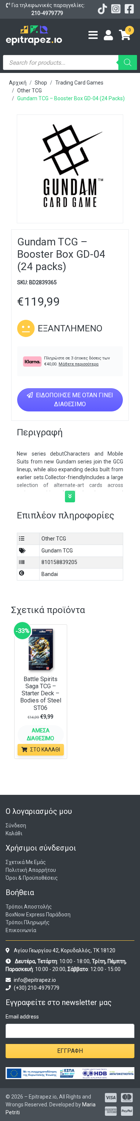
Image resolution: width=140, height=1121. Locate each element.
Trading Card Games (79, 83)
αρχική (18, 83)
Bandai (49, 574)
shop (41, 83)
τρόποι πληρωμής (28, 922)
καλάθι (14, 833)
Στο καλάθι (45, 750)
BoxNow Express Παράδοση (38, 915)
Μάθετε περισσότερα (79, 364)
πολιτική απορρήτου (31, 870)
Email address (22, 1017)
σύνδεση (16, 826)
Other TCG (29, 91)
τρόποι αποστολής (29, 907)
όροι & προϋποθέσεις (32, 878)
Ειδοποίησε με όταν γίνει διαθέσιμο (73, 400)
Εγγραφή (70, 1050)
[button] (70, 496)
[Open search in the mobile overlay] (70, 62)
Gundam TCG (57, 551)
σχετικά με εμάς (26, 862)
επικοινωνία (21, 930)
